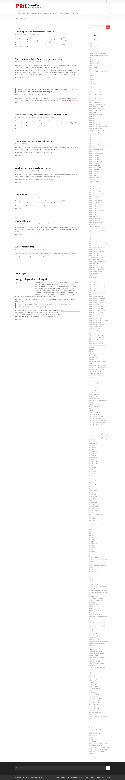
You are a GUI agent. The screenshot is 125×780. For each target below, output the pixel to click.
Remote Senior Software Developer (99, 636)
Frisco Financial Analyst (95, 393)
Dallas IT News (93, 183)
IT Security (92, 522)
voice (90, 737)
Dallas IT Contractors (94, 163)
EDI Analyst (92, 377)
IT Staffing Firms (93, 543)
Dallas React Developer (95, 271)
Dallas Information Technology (97, 149)
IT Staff (91, 536)
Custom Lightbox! (23, 221)
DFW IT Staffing (93, 355)
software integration (94, 679)
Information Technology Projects (98, 432)
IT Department (93, 461)
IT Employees (92, 465)
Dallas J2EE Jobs (93, 214)
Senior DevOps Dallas (95, 661)
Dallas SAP (92, 275)
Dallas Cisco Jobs (93, 120)
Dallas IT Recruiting (94, 199)
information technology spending (98, 436)
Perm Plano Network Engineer (97, 622)
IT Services (92, 530)
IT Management (93, 496)
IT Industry (92, 477)
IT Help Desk (92, 471)
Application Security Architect (97, 53)
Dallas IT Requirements (95, 200)
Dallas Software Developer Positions (99, 287)
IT (89, 442)
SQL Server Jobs (93, 687)
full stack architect (94, 398)
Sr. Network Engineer (94, 688)
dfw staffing (92, 359)
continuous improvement (96, 91)
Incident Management (95, 412)
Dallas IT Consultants (94, 157)
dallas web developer (95, 334)
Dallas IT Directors (94, 171)
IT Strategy (92, 545)
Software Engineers (94, 677)
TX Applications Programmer (97, 722)
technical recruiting (94, 700)
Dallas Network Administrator (97, 240)
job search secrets (94, 571)
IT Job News (92, 483)
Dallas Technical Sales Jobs (96, 316)
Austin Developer (93, 63)
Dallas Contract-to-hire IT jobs (97, 130)
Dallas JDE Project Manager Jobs (97, 230)
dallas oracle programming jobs (97, 261)
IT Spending (92, 534)
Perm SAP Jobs (93, 624)
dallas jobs (92, 232)
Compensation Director (95, 87)
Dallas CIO (92, 116)
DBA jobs (91, 347)
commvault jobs (93, 85)
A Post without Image (25, 246)
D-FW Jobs (91, 100)
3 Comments (28, 143)
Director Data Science (95, 373)
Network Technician (94, 610)
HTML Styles (21, 273)
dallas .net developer (95, 102)
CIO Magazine (93, 75)
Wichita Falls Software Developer (98, 743)
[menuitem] (18, 13)
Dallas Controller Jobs (95, 132)
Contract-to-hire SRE (94, 99)
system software (93, 692)
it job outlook (92, 485)
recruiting (91, 632)
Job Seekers (92, 573)
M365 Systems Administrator (97, 585)
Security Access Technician (96, 653)
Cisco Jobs (91, 79)
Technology (92, 706)
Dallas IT (91, 151)
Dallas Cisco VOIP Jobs (95, 122)
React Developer (93, 630)
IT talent (91, 549)
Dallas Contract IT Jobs (95, 124)
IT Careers (92, 449)
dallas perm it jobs (94, 263)
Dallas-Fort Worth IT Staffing (96, 338)
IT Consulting (92, 455)
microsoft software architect (96, 598)
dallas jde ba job (93, 220)
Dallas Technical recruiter (96, 312)
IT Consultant (92, 453)
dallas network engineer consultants (99, 244)
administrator (92, 52)
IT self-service (93, 526)
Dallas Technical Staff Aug (96, 318)
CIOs (90, 77)
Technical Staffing (94, 702)
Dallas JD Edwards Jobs (95, 218)
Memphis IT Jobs (93, 596)
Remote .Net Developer (95, 634)
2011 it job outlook (94, 46)
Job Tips (91, 575)
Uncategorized (36, 94)
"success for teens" (94, 38)
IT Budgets (92, 445)
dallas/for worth (93, 342)
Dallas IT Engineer (94, 173)
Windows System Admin (95, 745)
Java (90, 555)
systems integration (94, 694)
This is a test (21, 194)
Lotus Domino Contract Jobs (96, 581)
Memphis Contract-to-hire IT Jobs (98, 590)
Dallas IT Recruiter (94, 197)
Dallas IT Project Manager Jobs (97, 193)
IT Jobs (90, 489)
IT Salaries (92, 520)
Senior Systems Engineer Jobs (97, 671)
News (34, 34)
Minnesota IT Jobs (94, 602)
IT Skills (91, 532)
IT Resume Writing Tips (95, 514)
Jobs (90, 577)
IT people (91, 504)
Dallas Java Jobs (93, 216)
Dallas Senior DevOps (95, 281)
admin (39, 34)
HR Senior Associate (94, 406)
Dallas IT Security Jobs (95, 204)
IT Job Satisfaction (94, 487)
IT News (91, 500)
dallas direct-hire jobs (95, 144)
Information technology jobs (96, 426)
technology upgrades (95, 712)
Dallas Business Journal (95, 114)
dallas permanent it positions (97, 269)
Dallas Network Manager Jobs (97, 251)
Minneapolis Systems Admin (97, 600)
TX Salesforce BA (93, 726)
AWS (90, 69)
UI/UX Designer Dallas (95, 734)
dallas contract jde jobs (95, 128)
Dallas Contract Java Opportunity (98, 126)
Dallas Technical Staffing (95, 322)
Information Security (94, 414)
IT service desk (93, 528)
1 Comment (28, 117)
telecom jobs (92, 714)
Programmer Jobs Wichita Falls (97, 626)
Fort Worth (92, 387)
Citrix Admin (92, 83)
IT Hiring (91, 475)
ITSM (90, 553)
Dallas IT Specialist (94, 206)
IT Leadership (92, 494)
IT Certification (93, 451)
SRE (90, 690)
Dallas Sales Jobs (93, 273)
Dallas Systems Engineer (96, 296)
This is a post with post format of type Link (35, 31)
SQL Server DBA (93, 685)
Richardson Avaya (94, 639)
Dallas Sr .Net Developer (95, 291)
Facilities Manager (94, 383)
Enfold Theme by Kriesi (36, 777)
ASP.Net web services (95, 61)
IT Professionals (93, 506)
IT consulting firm (93, 457)
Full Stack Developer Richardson (98, 400)
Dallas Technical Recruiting (96, 314)
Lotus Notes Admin (94, 583)
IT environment (93, 467)
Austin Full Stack (93, 65)
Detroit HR (91, 349)
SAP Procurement (94, 649)
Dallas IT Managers (94, 181)
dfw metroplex (93, 357)
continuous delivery (94, 89)
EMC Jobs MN (92, 379)
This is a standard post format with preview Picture (39, 59)
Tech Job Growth (93, 696)
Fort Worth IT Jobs (93, 391)
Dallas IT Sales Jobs (94, 202)
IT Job (90, 479)
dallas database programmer (97, 134)
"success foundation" (95, 40)
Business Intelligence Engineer (97, 71)
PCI (90, 620)
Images (43, 117)
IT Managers (92, 498)
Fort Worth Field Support (95, 389)
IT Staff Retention (93, 540)
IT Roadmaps (92, 518)
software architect (94, 675)
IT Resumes (92, 516)
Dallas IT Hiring (93, 175)
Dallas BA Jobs (93, 112)
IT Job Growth (92, 481)
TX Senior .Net (93, 728)
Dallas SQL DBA (93, 289)
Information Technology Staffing (98, 438)
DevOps (91, 351)
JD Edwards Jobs (93, 557)
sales (90, 647)
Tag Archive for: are (22, 18)
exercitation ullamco (42, 227)
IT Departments (93, 463)
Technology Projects (94, 710)
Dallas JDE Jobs (93, 228)
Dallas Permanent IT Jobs (96, 267)
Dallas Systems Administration (97, 293)
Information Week (94, 440)
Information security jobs (96, 416)
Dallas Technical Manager (96, 306)
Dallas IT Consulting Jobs (95, 161)
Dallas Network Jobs (94, 249)
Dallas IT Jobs (92, 179)
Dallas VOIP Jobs (93, 332)
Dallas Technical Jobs (94, 304)
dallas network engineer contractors (99, 246)
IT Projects (92, 512)
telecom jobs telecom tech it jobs (98, 716)
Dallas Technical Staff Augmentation (99, 320)
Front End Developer (94, 394)
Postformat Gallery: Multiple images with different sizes (41, 114)
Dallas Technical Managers (96, 308)
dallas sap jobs (93, 277)
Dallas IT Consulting (94, 159)
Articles (91, 59)
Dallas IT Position (93, 185)
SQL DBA (91, 683)
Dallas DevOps (93, 140)
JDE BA (90, 563)
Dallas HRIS (92, 148)
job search (92, 569)
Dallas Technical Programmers (97, 310)
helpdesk (91, 404)
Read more (18, 77)
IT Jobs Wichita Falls (94, 490)
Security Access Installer (95, 651)
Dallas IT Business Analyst (96, 153)
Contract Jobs (92, 93)
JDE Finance (92, 567)
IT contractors (92, 459)
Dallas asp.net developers (96, 106)
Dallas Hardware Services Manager (99, 146)
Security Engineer (94, 655)
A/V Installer (92, 48)
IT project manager (94, 510)
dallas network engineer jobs (97, 247)
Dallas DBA (92, 136)
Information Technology (95, 418)
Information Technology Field (97, 422)
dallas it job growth (94, 177)
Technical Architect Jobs (95, 698)
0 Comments (27, 34)
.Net (90, 42)
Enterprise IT (92, 381)
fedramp (91, 385)
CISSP (90, 81)
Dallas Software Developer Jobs (98, 285)
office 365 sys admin (94, 614)
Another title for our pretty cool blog (32, 168)
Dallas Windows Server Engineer (98, 336)
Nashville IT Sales (94, 604)
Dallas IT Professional (95, 187)
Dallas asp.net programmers (97, 108)
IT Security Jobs (93, 524)
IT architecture (93, 443)
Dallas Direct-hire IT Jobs (95, 142)
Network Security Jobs (95, 608)
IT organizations (93, 502)
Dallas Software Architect (96, 283)
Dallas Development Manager (97, 138)
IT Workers (92, 551)
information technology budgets (98, 420)
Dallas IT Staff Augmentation (97, 210)
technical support (93, 704)
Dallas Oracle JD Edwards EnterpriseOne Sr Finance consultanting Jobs (96, 257)
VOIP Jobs (91, 739)
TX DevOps (92, 724)
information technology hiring (97, 424)
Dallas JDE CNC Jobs (94, 226)
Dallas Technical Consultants (97, 298)
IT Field (91, 469)
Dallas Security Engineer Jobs (97, 279)
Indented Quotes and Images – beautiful (34, 141)
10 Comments (27, 94)
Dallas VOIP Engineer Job (95, 330)
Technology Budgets (94, 708)
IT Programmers (93, 508)
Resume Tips (92, 637)
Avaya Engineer (93, 67)
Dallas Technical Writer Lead (97, 324)
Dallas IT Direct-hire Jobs (95, 169)
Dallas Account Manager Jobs (97, 104)
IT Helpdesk (92, 473)
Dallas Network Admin (95, 238)
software (91, 673)
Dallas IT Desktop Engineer (96, 167)
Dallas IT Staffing (93, 212)
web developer (93, 741)
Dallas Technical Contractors (97, 302)
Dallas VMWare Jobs (94, 328)
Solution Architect (93, 681)
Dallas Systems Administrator (97, 295)
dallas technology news (95, 326)
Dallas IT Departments (95, 165)
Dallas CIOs (92, 118)
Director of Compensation (96, 375)
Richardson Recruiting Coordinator (98, 641)
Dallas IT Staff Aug (94, 208)
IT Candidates (92, 447)
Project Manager (93, 628)
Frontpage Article (37, 61)
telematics (92, 720)
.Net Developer (93, 44)
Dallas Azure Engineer (95, 110)
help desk (91, 402)
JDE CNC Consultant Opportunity (97, 565)
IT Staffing (91, 541)
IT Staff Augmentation (95, 538)
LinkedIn (91, 579)
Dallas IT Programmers (95, 189)
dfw (90, 353)
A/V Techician (92, 50)
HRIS (90, 408)
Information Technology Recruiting (98, 434)
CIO (90, 73)
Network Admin (93, 606)
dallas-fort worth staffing (96, 340)
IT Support (92, 547)
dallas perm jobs (93, 265)
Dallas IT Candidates (94, 155)
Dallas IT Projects (93, 195)
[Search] (108, 13)
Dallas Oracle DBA (94, 253)
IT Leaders (92, 493)
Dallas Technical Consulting (96, 300)
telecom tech (92, 718)
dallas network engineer (95, 242)
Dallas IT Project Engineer (96, 191)
